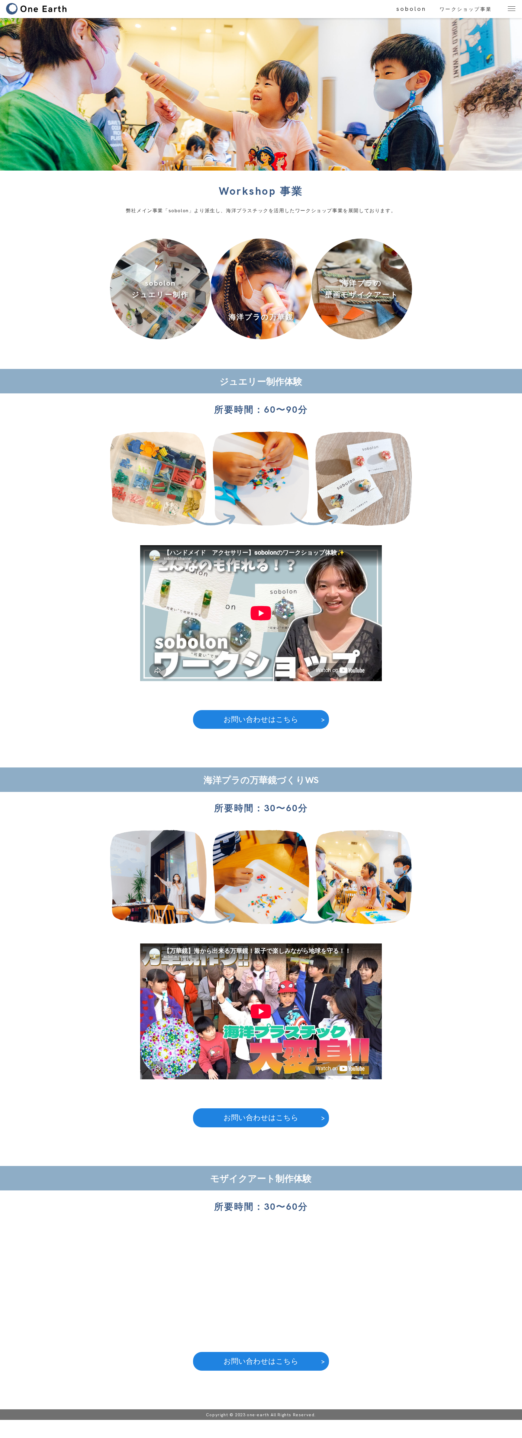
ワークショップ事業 (466, 9)
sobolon (411, 9)
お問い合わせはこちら (261, 719)
